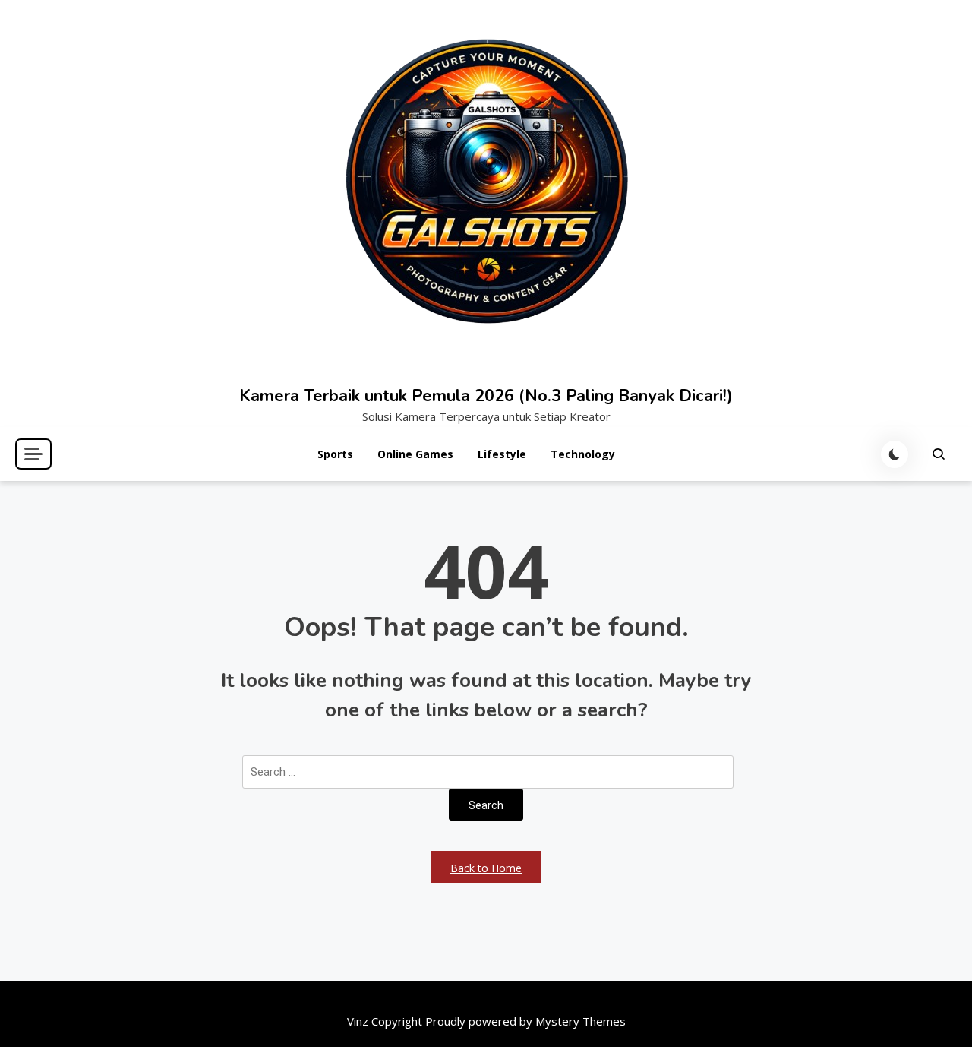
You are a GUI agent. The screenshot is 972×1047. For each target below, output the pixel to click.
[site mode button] (894, 454)
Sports (335, 454)
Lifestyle (502, 454)
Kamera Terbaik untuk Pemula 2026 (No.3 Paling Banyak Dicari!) (486, 395)
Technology (583, 454)
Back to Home (486, 868)
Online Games (415, 454)
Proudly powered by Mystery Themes (525, 1021)
